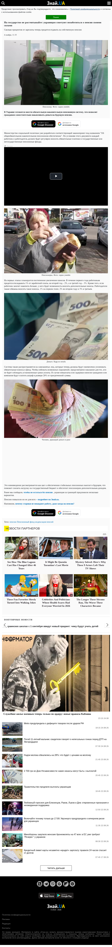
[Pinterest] (72, 884)
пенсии (13, 521)
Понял (56, 17)
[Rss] (39, 884)
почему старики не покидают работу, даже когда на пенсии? (44, 503)
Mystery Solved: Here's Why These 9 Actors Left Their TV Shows (90, 565)
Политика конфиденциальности (16, 915)
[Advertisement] (56, 462)
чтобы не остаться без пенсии (38, 492)
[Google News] (59, 884)
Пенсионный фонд (26, 521)
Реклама (6, 919)
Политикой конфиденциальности (85, 9)
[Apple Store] (47, 895)
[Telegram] (46, 884)
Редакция (6, 924)
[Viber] (52, 884)
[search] (3, 3)
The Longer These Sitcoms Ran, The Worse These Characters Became (90, 602)
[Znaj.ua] (56, 3)
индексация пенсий (44, 521)
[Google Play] (64, 895)
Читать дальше (56, 868)
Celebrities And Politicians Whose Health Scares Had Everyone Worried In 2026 (56, 602)
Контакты (6, 928)
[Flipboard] (66, 884)
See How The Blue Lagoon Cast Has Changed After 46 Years (21, 565)
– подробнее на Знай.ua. (47, 499)
